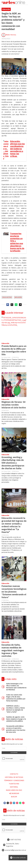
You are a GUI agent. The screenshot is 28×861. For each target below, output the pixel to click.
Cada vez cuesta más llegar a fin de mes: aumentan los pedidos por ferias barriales (15, 698)
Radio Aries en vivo (14, 790)
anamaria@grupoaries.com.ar (15, 850)
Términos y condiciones (14, 780)
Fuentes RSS (14, 784)
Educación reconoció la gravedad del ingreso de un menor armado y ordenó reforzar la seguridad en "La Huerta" (14, 525)
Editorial (14, 787)
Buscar (14, 797)
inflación (18, 297)
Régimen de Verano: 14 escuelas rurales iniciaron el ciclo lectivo (14, 404)
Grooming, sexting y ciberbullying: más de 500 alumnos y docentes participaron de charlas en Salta (13, 463)
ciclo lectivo (7, 297)
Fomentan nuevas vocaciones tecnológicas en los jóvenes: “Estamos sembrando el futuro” (14, 592)
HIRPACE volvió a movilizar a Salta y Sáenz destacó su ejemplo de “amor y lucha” (15, 709)
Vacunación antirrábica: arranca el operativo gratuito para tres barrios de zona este (15, 729)
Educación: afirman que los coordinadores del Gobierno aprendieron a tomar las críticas (17, 148)
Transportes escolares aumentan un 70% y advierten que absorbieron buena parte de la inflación (17, 242)
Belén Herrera (11, 35)
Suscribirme (14, 752)
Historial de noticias (14, 777)
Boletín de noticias (12, 739)
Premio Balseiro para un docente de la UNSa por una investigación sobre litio (14, 350)
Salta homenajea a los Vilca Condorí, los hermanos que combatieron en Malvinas (16, 687)
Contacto (14, 774)
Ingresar (15, 793)
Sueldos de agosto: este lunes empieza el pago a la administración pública (16, 719)
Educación (6, 9)
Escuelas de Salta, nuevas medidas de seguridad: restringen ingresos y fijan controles (13, 650)
